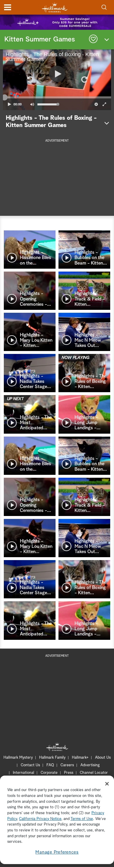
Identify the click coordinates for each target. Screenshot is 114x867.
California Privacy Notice (40, 819)
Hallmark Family (52, 758)
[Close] (107, 784)
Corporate (49, 773)
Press (68, 773)
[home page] (55, 7)
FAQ (50, 765)
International (23, 773)
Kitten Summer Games (39, 39)
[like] (93, 39)
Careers (67, 765)
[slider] (57, 97)
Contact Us (30, 765)
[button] (30, 79)
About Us (103, 758)
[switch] (32, 104)
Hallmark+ (80, 758)
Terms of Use (81, 819)
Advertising (90, 765)
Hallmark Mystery (18, 758)
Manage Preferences (57, 852)
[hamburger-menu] (7, 7)
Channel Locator (94, 773)
